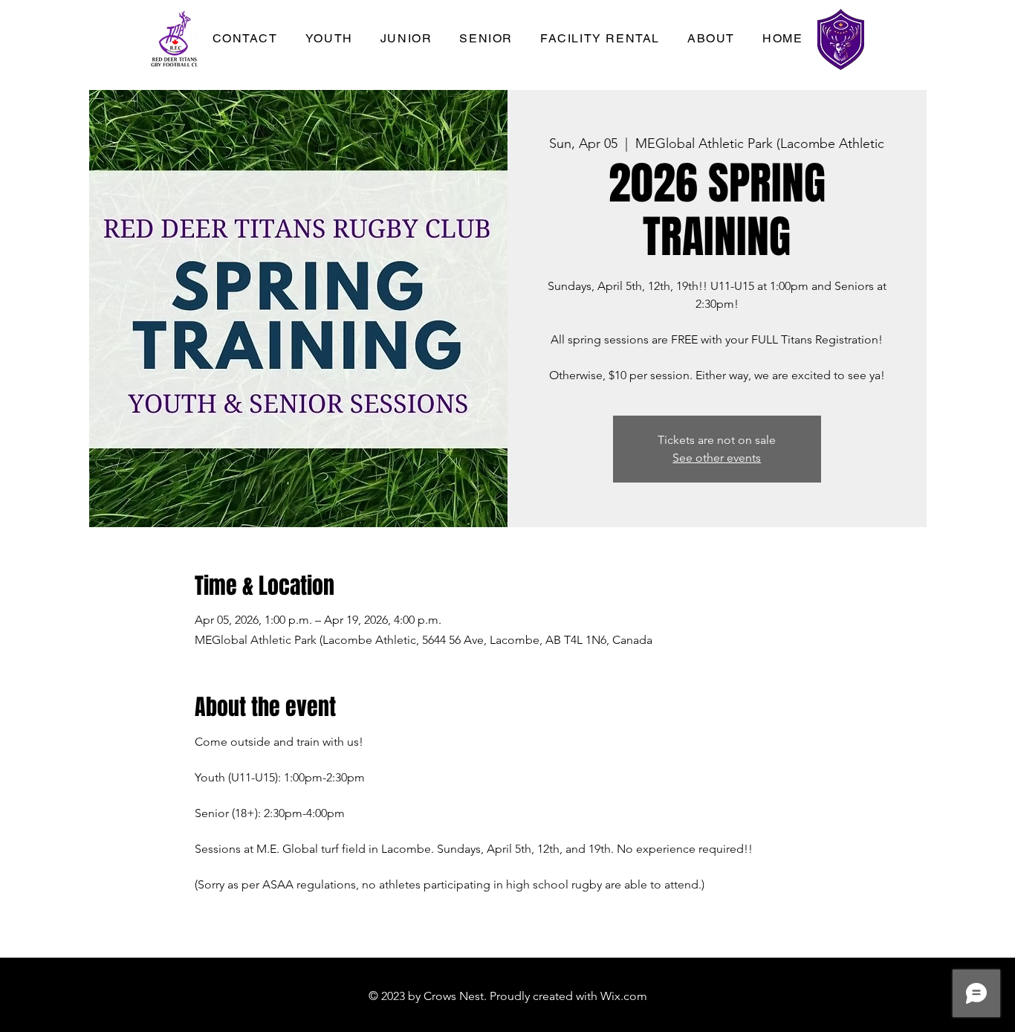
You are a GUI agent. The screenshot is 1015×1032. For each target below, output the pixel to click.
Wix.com (623, 996)
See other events (716, 458)
